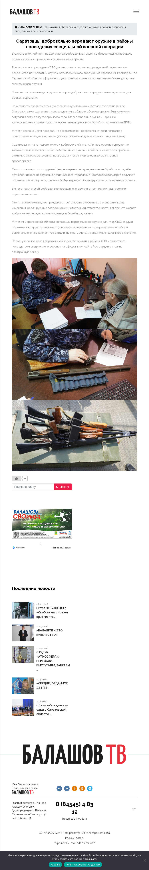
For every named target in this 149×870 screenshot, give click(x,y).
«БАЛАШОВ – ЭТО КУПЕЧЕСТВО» (49, 633)
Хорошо (55, 864)
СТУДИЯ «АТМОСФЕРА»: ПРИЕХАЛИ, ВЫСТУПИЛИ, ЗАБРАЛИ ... (53, 661)
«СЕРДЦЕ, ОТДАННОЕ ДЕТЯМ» (52, 685)
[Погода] (19, 547)
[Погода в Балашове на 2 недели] (61, 547)
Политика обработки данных (83, 864)
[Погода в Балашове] (42, 543)
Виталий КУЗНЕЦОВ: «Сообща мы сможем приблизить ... (52, 612)
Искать (64, 487)
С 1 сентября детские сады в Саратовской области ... (52, 709)
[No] (144, 860)
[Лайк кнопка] (16, 478)
